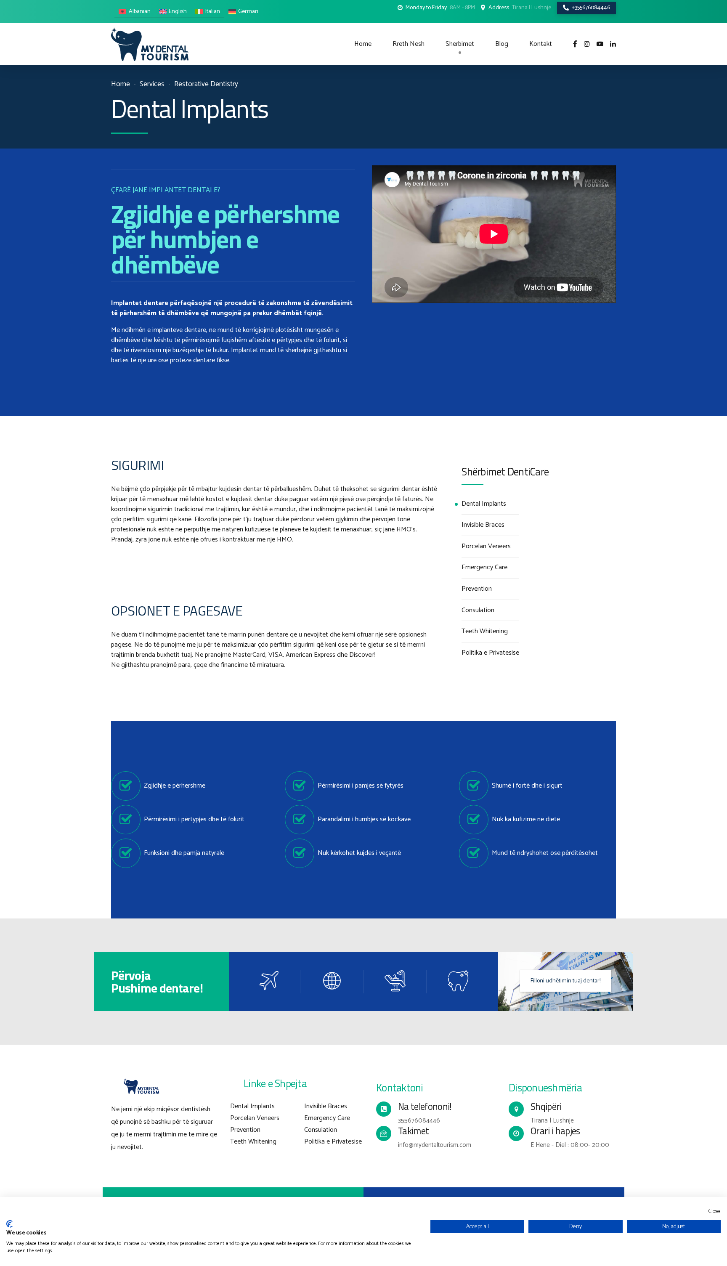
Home (362, 44)
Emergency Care (484, 568)
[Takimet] (383, 1133)
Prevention (477, 589)
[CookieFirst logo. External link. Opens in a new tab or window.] (9, 1224)
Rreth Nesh (409, 44)
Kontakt (540, 44)
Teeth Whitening (485, 631)
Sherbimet (460, 44)
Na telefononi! (425, 1106)
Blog (501, 44)
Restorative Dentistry (206, 84)
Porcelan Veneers (486, 546)
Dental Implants (484, 504)
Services (152, 84)
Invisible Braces (483, 525)
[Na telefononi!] (383, 1109)
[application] (494, 234)
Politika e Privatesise (490, 653)
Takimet (413, 1131)
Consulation (478, 610)
